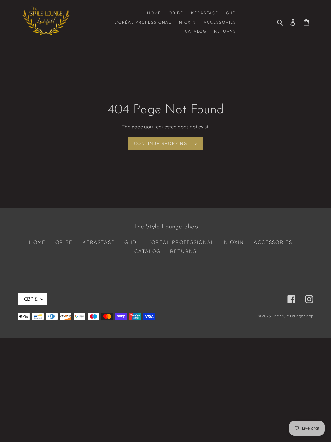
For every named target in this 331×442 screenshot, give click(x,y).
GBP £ (30, 299)
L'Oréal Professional (180, 242)
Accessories (273, 242)
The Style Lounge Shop (292, 316)
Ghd (130, 242)
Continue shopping (160, 143)
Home (37, 242)
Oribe (64, 242)
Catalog (147, 251)
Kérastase (98, 242)
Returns (183, 251)
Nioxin (234, 242)
